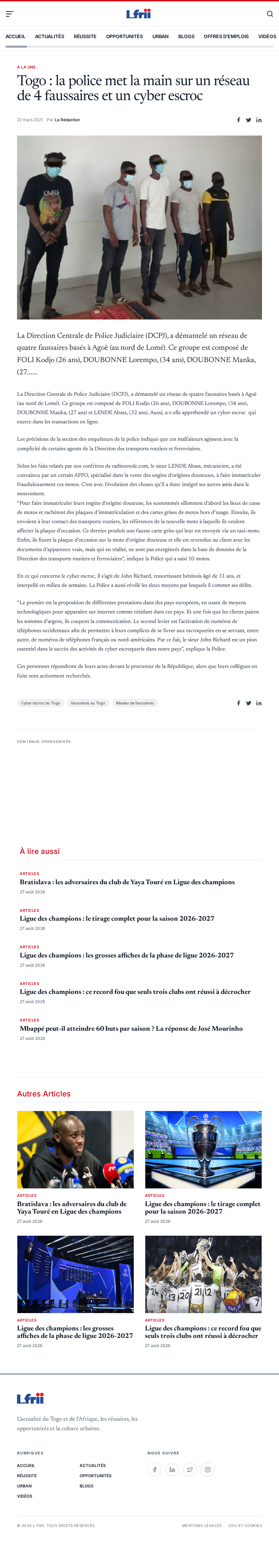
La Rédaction (67, 119)
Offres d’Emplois (226, 36)
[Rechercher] (267, 14)
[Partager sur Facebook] (238, 120)
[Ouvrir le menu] (12, 14)
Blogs (186, 36)
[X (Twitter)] (190, 1469)
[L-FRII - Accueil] (139, 14)
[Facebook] (154, 1469)
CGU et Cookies (245, 1525)
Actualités (49, 36)
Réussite (85, 36)
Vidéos (267, 36)
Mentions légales (202, 1525)
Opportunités (124, 36)
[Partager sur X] (249, 120)
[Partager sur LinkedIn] (259, 120)
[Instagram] (207, 1469)
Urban (160, 36)
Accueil (15, 36)
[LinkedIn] (172, 1469)
